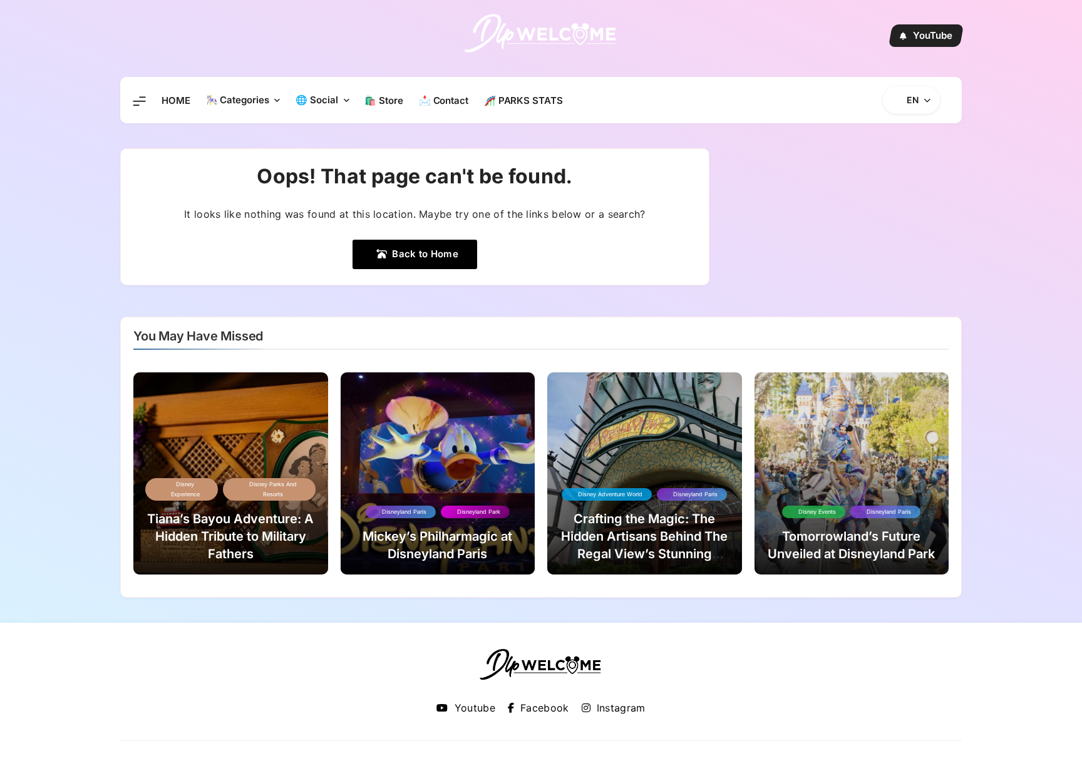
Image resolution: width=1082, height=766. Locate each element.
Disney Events (817, 511)
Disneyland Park (478, 511)
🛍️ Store (383, 100)
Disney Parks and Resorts (273, 489)
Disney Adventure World (610, 494)
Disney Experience (185, 489)
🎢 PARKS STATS (523, 100)
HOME (176, 100)
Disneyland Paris (404, 511)
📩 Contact (443, 100)
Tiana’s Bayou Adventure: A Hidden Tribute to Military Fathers (230, 536)
